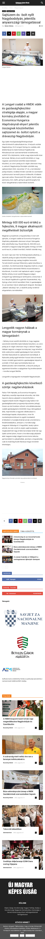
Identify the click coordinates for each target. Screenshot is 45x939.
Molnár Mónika (9, 26)
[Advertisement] (22, 84)
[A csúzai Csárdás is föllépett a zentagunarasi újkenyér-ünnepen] (7, 559)
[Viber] (23, 34)
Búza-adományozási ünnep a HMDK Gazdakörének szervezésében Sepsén (28, 549)
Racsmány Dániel (8, 727)
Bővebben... (30, 935)
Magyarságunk (19, 8)
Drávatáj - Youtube (9, 587)
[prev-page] (3, 567)
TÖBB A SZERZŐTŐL (27, 531)
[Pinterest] (14, 34)
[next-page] (6, 567)
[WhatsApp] (19, 34)
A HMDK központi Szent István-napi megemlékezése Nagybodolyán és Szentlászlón (18, 721)
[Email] (28, 34)
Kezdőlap (4, 8)
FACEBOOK (7, 573)
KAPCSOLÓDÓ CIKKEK (10, 531)
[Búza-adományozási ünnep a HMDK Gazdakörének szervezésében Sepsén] (7, 549)
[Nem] (42, 931)
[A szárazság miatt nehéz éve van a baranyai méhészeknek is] (22, 750)
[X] (9, 34)
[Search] (42, 3)
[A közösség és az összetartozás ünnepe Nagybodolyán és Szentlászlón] (7, 539)
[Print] (33, 34)
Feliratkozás (37, 593)
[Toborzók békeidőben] (22, 820)
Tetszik (39, 579)
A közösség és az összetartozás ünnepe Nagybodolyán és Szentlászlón (27, 539)
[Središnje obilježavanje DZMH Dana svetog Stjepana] (22, 855)
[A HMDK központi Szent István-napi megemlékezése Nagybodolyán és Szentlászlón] (22, 715)
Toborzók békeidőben (12, 829)
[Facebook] (4, 34)
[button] (3, 3)
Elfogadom (14, 935)
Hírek (11, 8)
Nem (22, 935)
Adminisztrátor (7, 832)
